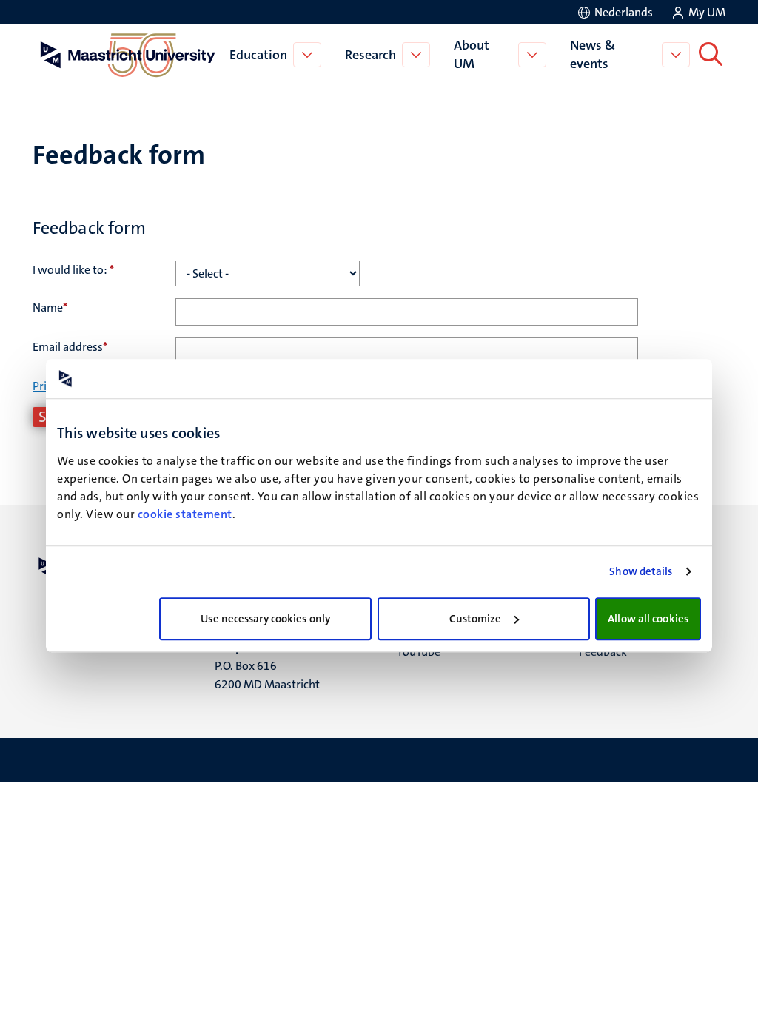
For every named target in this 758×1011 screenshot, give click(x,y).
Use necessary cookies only (265, 618)
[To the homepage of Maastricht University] (128, 55)
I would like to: (73, 270)
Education (258, 55)
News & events (592, 54)
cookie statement (185, 514)
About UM (471, 54)
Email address (70, 347)
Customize (475, 618)
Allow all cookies (648, 618)
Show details (640, 571)
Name (50, 307)
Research (370, 55)
